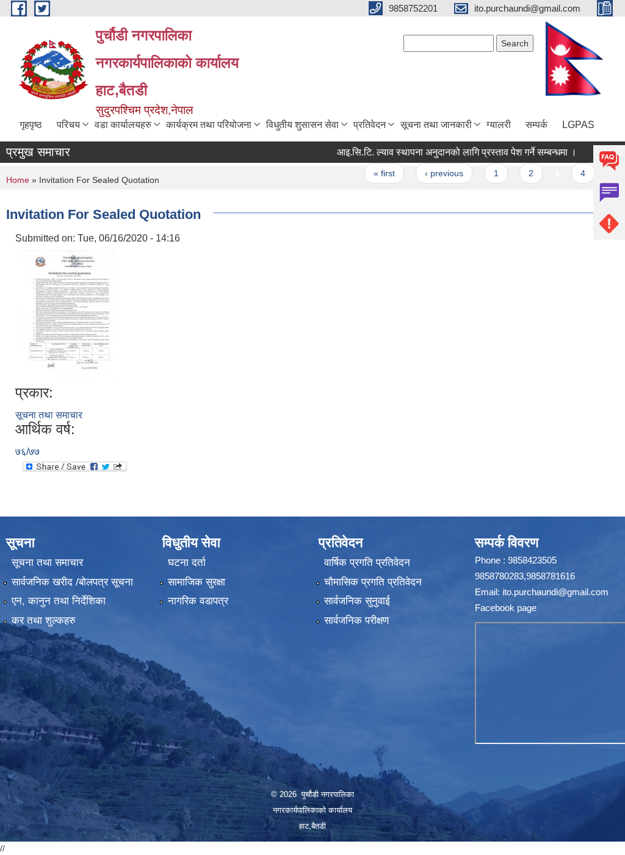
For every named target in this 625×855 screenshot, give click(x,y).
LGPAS (578, 125)
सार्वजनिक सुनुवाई (357, 601)
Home (17, 180)
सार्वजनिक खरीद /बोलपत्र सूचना (72, 582)
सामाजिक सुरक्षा (196, 582)
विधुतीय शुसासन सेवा (302, 125)
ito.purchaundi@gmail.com (555, 592)
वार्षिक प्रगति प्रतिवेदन (367, 562)
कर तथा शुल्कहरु (44, 620)
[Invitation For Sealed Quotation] (67, 314)
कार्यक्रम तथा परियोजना (208, 125)
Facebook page (505, 608)
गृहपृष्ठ (31, 125)
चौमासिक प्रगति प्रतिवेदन (373, 582)
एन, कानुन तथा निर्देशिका (59, 601)
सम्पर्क (536, 125)
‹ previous (427, 173)
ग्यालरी (498, 125)
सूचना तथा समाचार (48, 415)
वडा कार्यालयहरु (123, 125)
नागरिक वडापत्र (198, 601)
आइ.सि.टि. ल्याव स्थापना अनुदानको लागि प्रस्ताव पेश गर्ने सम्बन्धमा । (440, 152)
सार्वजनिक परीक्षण (356, 620)
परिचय (68, 125)
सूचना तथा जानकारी (436, 125)
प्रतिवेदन (369, 125)
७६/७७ (27, 451)
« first (367, 173)
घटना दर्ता (187, 562)
